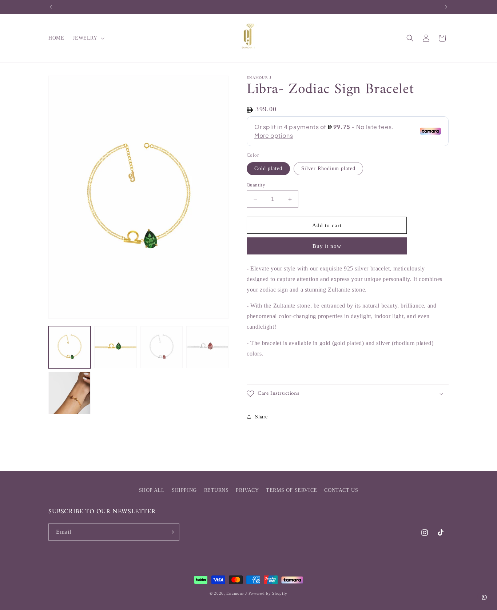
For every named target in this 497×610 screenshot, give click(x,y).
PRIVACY (247, 490)
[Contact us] (484, 597)
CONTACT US (341, 490)
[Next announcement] (446, 7)
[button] (87, 38)
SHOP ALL (152, 490)
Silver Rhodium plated (328, 168)
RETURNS (216, 490)
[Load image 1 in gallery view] (69, 347)
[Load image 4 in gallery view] (207, 347)
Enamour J (236, 593)
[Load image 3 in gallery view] (161, 347)
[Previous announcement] (51, 7)
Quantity (256, 185)
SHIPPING (184, 490)
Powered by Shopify (268, 593)
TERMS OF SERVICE (291, 490)
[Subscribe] (171, 532)
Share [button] (261, 417)
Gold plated (268, 168)
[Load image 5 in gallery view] (69, 393)
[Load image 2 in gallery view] (115, 347)
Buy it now (327, 246)
